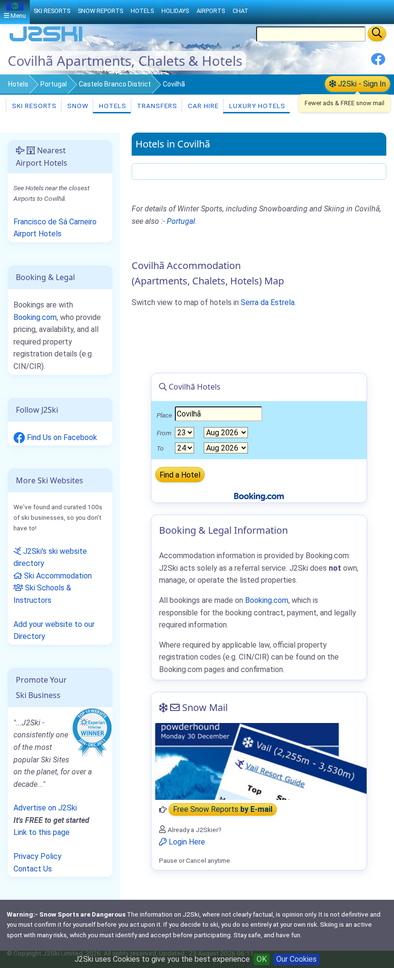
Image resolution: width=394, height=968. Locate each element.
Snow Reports (100, 10)
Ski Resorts (33, 106)
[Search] (377, 33)
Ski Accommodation (57, 575)
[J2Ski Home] (46, 40)
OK (262, 959)
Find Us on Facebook (61, 437)
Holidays (175, 10)
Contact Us (32, 868)
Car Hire (202, 106)
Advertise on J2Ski (45, 807)
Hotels (18, 84)
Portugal (53, 84)
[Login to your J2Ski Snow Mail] (259, 761)
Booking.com (35, 317)
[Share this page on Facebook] (378, 62)
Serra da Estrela (268, 302)
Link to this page (41, 832)
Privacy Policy (37, 856)
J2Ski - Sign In (361, 83)
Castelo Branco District (115, 84)
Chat (240, 10)
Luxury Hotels (256, 106)
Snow (76, 106)
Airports (211, 10)
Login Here (186, 841)
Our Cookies (296, 959)
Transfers (156, 106)
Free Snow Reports (222, 809)
